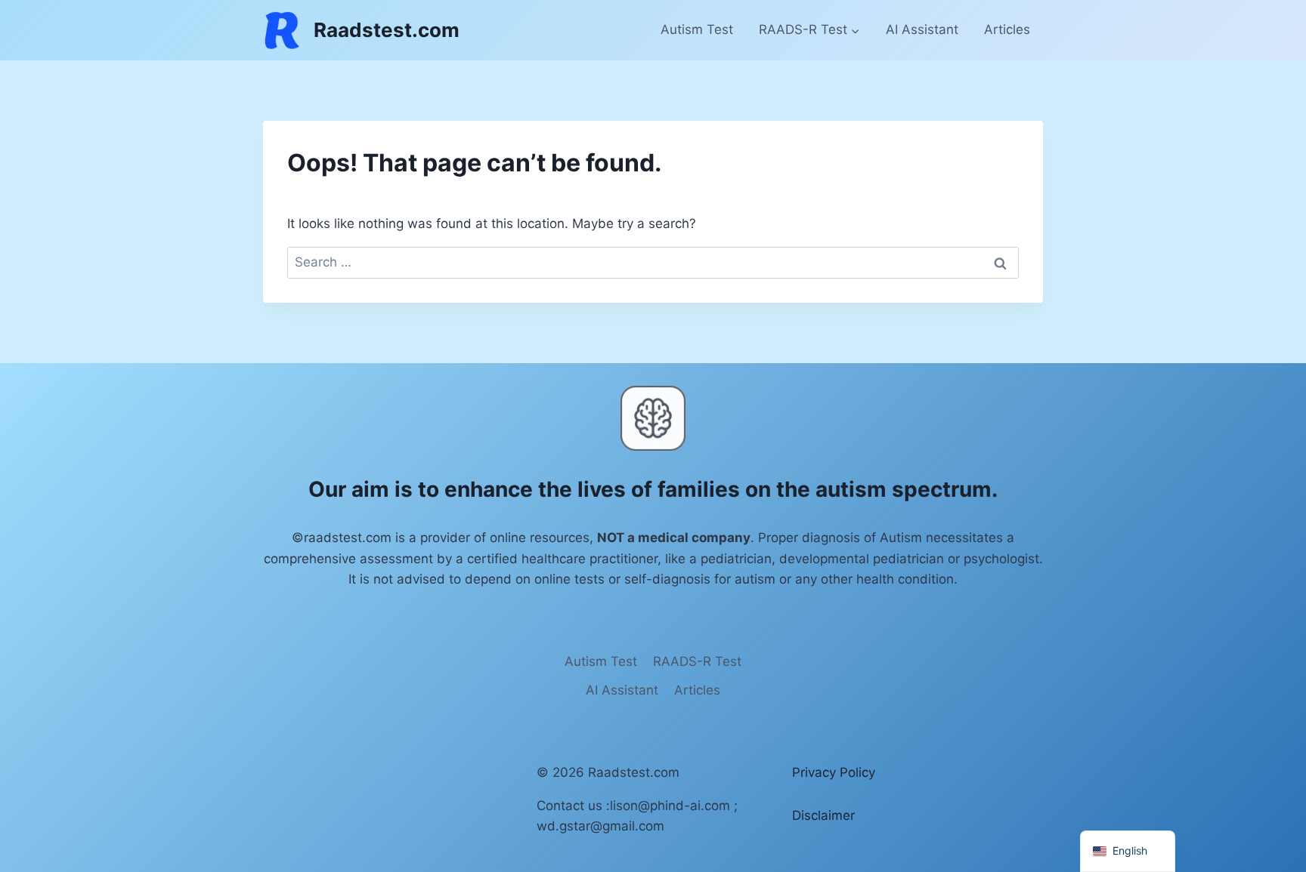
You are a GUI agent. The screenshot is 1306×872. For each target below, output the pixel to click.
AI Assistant (922, 29)
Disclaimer (823, 815)
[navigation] (1127, 851)
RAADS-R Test (697, 661)
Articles (1007, 29)
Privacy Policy (833, 772)
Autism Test (697, 29)
